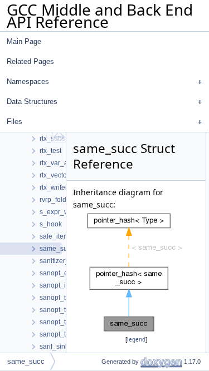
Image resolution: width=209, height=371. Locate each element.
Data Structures (32, 101)
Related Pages (30, 61)
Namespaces (28, 81)
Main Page (24, 41)
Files (14, 121)
